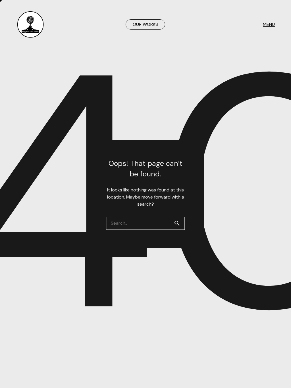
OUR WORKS (145, 24)
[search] (179, 223)
